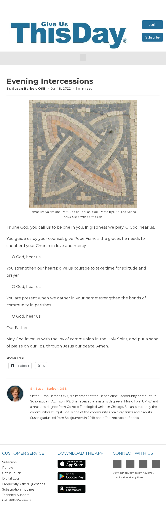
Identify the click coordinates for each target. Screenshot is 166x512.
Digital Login (11, 478)
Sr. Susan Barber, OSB (26, 88)
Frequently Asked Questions (23, 484)
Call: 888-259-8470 (16, 500)
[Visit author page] (15, 393)
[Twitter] (143, 464)
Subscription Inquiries (18, 489)
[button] (83, 57)
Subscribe (9, 462)
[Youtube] (156, 464)
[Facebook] (117, 464)
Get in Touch (11, 473)
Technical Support (15, 495)
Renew (7, 468)
